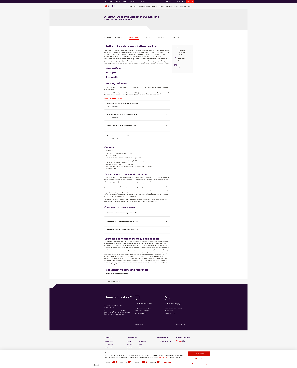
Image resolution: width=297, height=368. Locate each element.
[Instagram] (160, 341)
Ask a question (139, 324)
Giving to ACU (132, 1)
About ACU (183, 6)
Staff (183, 1)
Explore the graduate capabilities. (113, 98)
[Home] (109, 6)
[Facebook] (157, 341)
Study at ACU (132, 6)
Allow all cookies (199, 353)
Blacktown (129, 344)
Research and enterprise (172, 6)
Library (178, 1)
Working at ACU (108, 344)
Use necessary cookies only (199, 364)
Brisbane (129, 347)
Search (189, 6)
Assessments (161, 37)
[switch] (130, 362)
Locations (161, 6)
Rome (140, 344)
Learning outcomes (134, 37)
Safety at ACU (142, 1)
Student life (154, 6)
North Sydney (142, 341)
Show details (167, 362)
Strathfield (141, 347)
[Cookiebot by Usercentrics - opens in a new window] (95, 365)
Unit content (148, 37)
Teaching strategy (176, 37)
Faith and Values (109, 1)
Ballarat (129, 341)
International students (144, 6)
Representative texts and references (117, 273)
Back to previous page (114, 281)
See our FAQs (168, 313)
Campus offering (114, 68)
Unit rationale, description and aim (113, 37)
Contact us (190, 1)
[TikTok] (167, 341)
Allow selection (199, 358)
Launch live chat (139, 313)
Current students (169, 1)
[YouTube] (165, 341)
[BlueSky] (170, 341)
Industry (118, 1)
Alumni (124, 1)
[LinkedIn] (163, 341)
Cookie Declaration (164, 357)
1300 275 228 (181, 324)
